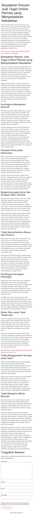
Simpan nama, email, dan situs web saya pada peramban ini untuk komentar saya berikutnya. (15, 503)
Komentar (4, 461)
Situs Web (4, 495)
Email (3, 488)
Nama (3, 482)
